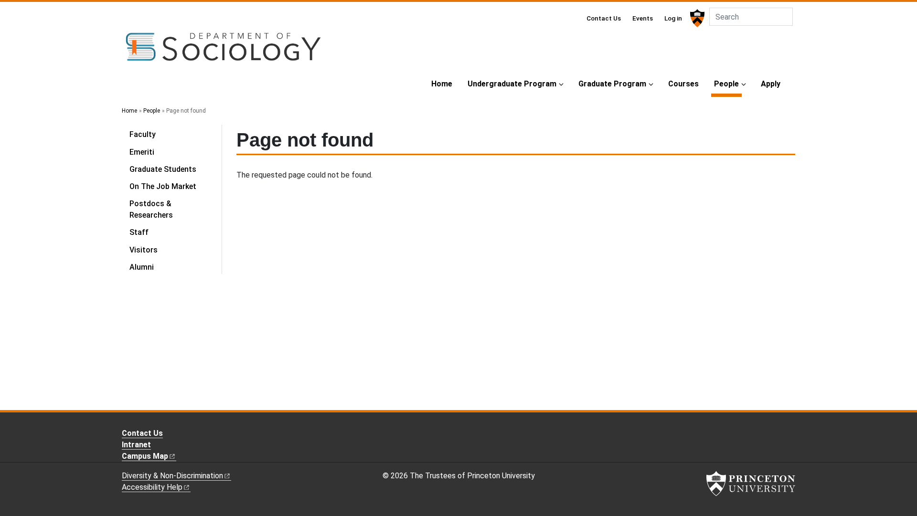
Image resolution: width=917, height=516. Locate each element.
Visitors (143, 249)
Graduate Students (162, 169)
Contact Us (603, 18)
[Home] (223, 51)
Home (441, 83)
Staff (139, 232)
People (728, 83)
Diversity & (172, 475)
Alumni (141, 267)
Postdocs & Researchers (151, 209)
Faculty (142, 134)
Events (642, 18)
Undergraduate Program (512, 83)
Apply (770, 83)
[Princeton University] (696, 18)
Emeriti (141, 152)
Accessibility (152, 487)
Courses (683, 83)
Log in (673, 18)
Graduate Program (612, 83)
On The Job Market (162, 186)
